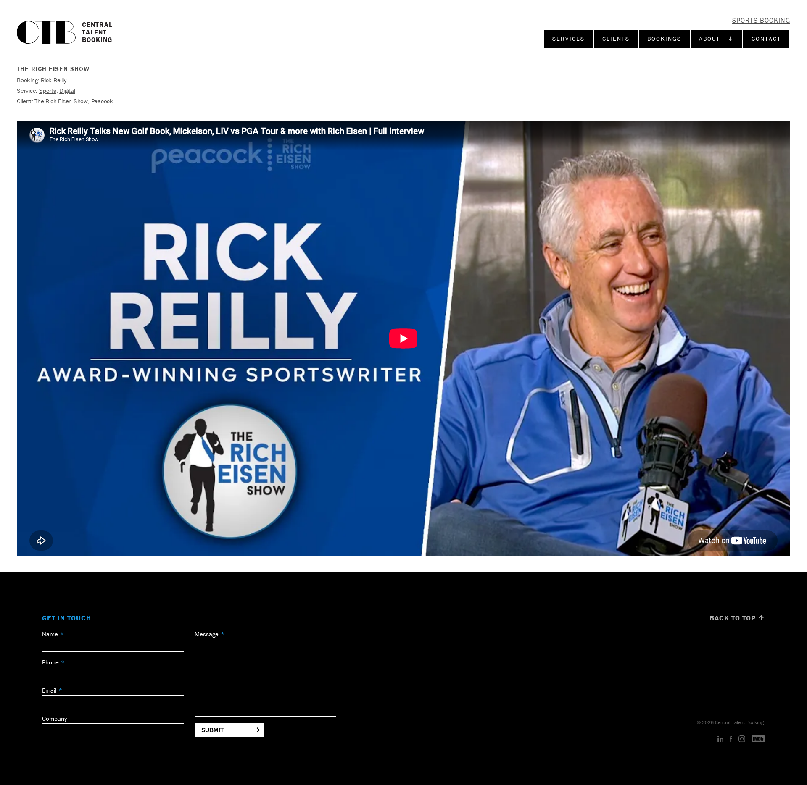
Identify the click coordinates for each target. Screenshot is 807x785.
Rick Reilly (53, 80)
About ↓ (716, 38)
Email (49, 690)
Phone (50, 662)
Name (50, 634)
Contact (766, 38)
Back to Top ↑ (737, 617)
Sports (47, 91)
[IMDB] (758, 739)
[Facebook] (731, 739)
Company (54, 718)
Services (568, 38)
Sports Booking (761, 20)
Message (207, 634)
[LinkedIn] (720, 739)
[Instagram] (741, 739)
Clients (616, 38)
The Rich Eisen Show (61, 101)
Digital (67, 91)
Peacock (102, 101)
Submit (212, 730)
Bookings (664, 38)
